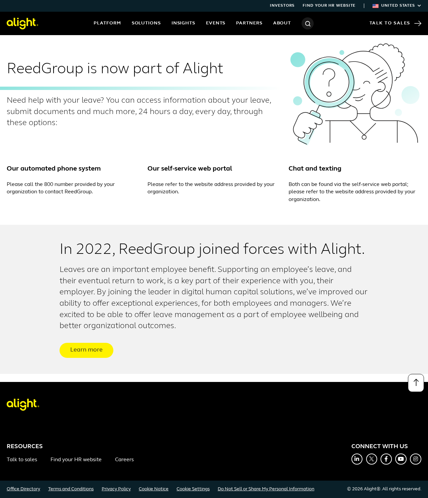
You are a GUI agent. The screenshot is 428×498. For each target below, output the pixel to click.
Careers (124, 460)
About (282, 23)
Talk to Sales (389, 23)
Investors (282, 6)
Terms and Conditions (71, 489)
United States (398, 6)
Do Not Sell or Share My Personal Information (266, 489)
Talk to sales (22, 460)
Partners (249, 23)
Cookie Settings (193, 489)
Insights (183, 23)
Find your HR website (329, 6)
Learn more (86, 350)
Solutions (146, 23)
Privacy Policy (116, 489)
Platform (107, 23)
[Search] (307, 23)
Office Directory (23, 489)
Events (215, 23)
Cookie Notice (154, 489)
